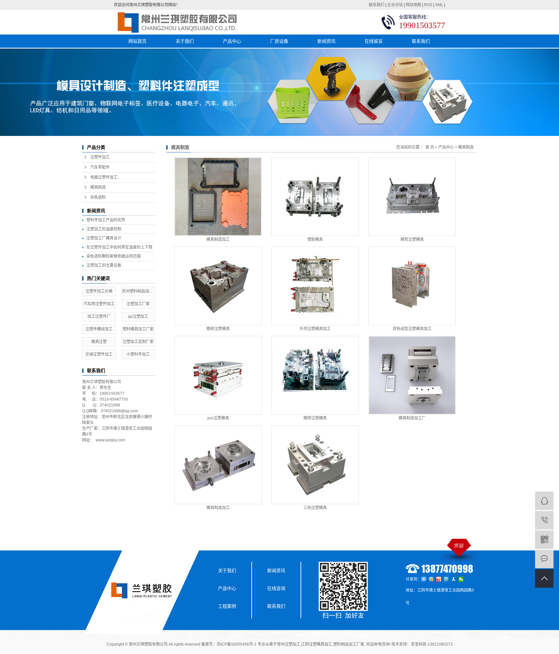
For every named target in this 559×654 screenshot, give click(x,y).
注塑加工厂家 (138, 304)
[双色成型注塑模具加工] (412, 286)
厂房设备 (279, 41)
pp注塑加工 (138, 316)
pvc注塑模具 (218, 418)
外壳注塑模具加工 (315, 329)
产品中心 (232, 41)
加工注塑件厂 (99, 316)
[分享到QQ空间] (431, 579)
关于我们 (185, 41)
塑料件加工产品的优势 (105, 220)
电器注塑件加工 (103, 177)
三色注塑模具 (315, 508)
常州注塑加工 (288, 644)
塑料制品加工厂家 (348, 644)
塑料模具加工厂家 (138, 329)
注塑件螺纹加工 (99, 329)
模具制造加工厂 (412, 418)
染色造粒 (98, 197)
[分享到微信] (461, 579)
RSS (428, 5)
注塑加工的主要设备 (103, 265)
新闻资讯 (326, 41)
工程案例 (227, 606)
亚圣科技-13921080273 (432, 644)
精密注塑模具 (412, 240)
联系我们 (376, 5)
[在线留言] (544, 559)
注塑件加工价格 (99, 291)
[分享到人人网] (453, 579)
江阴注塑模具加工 (316, 644)
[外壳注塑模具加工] (315, 286)
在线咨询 (276, 588)
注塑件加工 (100, 157)
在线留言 (374, 41)
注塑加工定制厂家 (138, 341)
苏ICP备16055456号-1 (237, 644)
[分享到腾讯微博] (446, 579)
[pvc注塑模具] (218, 375)
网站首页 (137, 41)
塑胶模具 (315, 240)
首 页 (429, 147)
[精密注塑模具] (412, 196)
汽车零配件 (100, 167)
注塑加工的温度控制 (103, 229)
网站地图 (413, 5)
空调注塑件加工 (99, 354)
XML (439, 5)
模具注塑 (99, 341)
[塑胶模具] (315, 196)
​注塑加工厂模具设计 (103, 238)
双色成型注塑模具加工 (412, 329)
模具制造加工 (218, 240)
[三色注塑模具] (315, 465)
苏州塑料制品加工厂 (138, 291)
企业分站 (395, 5)
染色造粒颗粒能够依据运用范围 (113, 256)
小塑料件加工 (138, 354)
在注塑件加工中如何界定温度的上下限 (119, 247)
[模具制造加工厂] (412, 375)
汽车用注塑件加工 (99, 304)
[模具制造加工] (218, 196)
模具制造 (98, 187)
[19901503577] (544, 520)
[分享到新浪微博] (439, 579)
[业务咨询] (544, 501)
